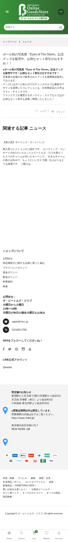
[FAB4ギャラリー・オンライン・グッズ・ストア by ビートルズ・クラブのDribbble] (16, 349)
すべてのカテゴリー (32, 493)
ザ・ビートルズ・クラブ (30, 513)
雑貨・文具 (44, 478)
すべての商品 (53, 493)
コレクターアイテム (35, 482)
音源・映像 (8, 478)
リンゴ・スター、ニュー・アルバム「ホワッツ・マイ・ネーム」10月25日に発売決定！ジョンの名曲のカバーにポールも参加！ (34, 205)
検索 (5, 286)
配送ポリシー (10, 277)
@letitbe (7, 367)
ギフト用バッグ (11, 493)
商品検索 (7, 496)
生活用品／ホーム (12, 482)
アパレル (22, 478)
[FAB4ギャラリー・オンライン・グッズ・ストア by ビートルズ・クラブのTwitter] (9, 349)
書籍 (33, 478)
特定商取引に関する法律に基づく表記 (24, 263)
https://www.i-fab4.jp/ (23, 418)
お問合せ (8, 258)
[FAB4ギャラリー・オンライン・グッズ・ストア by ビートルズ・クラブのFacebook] (4, 349)
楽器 (51, 482)
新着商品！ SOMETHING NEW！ (19, 485)
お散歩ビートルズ (41, 489)
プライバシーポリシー (15, 267)
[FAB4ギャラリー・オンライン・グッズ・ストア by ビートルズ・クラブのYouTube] (30, 349)
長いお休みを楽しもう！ (15, 489)
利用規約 (8, 281)
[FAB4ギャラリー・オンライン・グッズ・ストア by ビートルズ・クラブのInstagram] (23, 349)
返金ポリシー (10, 272)
